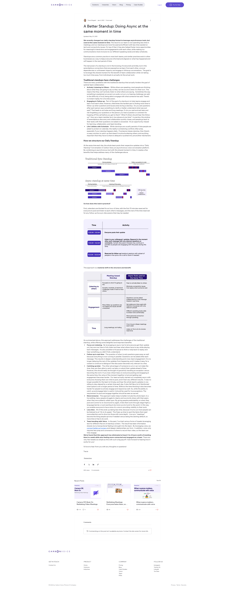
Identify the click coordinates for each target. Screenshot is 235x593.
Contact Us (52, 565)
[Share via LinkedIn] (93, 464)
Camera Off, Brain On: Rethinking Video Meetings (87, 503)
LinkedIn (156, 569)
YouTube (156, 571)
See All (159, 480)
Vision (121, 571)
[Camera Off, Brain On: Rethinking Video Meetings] (87, 491)
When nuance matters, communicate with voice (145, 503)
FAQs (120, 575)
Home (85, 565)
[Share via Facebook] (84, 464)
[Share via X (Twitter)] (89, 464)
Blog (120, 567)
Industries (87, 569)
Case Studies (123, 569)
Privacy (173, 585)
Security (183, 585)
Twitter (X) (157, 567)
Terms (178, 585)
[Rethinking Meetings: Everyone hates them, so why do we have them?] (117, 491)
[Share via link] (98, 464)
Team (120, 573)
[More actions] (150, 20)
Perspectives (88, 458)
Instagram (157, 565)
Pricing (121, 565)
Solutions (87, 567)
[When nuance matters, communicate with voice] (147, 491)
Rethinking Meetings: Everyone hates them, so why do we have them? (116, 503)
